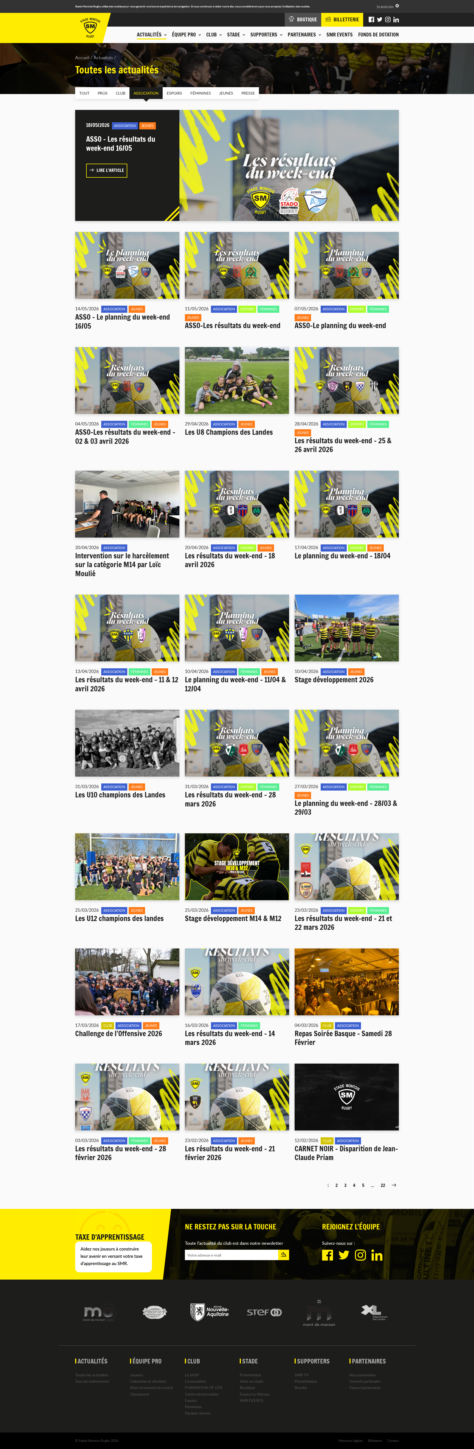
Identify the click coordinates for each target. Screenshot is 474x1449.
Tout (84, 93)
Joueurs (136, 1374)
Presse (248, 93)
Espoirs (174, 93)
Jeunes (226, 93)
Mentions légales (350, 1440)
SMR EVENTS (339, 34)
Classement (139, 1394)
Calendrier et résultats (148, 1381)
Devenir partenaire (364, 1381)
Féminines (200, 93)
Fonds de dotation (378, 34)
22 (383, 1185)
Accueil (82, 58)
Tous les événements (92, 1381)
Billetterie (375, 1440)
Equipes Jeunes (197, 1413)
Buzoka (301, 1387)
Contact (393, 1440)
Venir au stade (251, 1381)
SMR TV (302, 1374)
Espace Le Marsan (255, 1394)
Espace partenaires (365, 1387)
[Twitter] (379, 20)
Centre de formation (202, 1394)
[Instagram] (388, 20)
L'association (195, 1381)
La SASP (192, 1374)
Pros (103, 93)
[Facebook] (371, 20)
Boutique (247, 1387)
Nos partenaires (362, 1374)
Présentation (250, 1374)
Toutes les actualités (91, 1374)
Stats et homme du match (151, 1387)
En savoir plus (385, 6)
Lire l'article (110, 170)
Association (146, 93)
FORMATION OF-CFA (203, 1387)
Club (120, 93)
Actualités (103, 58)
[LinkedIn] (396, 20)
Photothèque (306, 1381)
